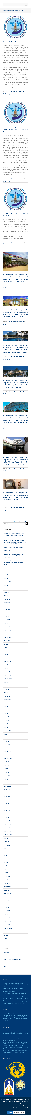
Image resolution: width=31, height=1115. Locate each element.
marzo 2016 (6, 772)
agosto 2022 (7, 640)
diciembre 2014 (7, 807)
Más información (6, 94)
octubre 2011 (7, 855)
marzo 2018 (6, 717)
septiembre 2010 (8, 893)
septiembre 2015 (8, 793)
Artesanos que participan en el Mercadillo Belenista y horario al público (15, 129)
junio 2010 (6, 897)
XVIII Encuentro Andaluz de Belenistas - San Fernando (15, 1015)
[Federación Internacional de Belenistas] (15, 1062)
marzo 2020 (6, 689)
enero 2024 (6, 595)
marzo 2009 (6, 938)
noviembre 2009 (7, 921)
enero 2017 (6, 748)
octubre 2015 (7, 789)
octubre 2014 (7, 810)
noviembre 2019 (7, 699)
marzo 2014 (6, 817)
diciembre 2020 (7, 672)
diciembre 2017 (7, 727)
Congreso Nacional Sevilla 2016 (16, 91)
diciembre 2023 (7, 599)
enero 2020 (6, 692)
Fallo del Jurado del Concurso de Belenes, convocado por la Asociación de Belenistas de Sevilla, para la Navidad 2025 (15, 542)
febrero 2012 (7, 845)
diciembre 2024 (7, 585)
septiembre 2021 (8, 661)
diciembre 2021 (7, 654)
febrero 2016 (7, 776)
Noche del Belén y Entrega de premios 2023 (13, 1017)
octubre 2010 (7, 890)
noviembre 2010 (7, 886)
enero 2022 (6, 651)
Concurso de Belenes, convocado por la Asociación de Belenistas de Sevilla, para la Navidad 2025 (14, 549)
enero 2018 (6, 724)
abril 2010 (6, 904)
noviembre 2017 (7, 730)
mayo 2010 (6, 900)
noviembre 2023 (7, 602)
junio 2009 (6, 931)
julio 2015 (6, 800)
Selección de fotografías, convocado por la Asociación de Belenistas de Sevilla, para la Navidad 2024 (14, 555)
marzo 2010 (6, 907)
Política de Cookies (19, 1112)
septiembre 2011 (8, 859)
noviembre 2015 (7, 786)
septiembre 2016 (8, 758)
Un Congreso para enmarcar (12, 41)
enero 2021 (6, 668)
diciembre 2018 (7, 706)
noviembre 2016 (7, 755)
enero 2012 (6, 848)
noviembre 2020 (7, 675)
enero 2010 (6, 914)
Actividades (6, 952)
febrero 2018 (7, 720)
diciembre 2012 (7, 828)
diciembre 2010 (7, 883)
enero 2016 (6, 779)
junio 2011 (6, 866)
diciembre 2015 (7, 782)
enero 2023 (6, 623)
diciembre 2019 (7, 696)
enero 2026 (6, 575)
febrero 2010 (7, 911)
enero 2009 (6, 942)
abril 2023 (6, 613)
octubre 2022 (7, 633)
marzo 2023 (6, 616)
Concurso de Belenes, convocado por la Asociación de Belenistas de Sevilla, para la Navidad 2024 (14, 562)
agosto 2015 (7, 796)
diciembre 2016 (7, 751)
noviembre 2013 (7, 824)
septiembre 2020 (8, 679)
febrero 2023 (7, 620)
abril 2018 (6, 713)
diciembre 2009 (7, 918)
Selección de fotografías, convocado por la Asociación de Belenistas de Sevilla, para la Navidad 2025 (14, 535)
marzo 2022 (6, 647)
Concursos (6, 956)
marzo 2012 (6, 841)
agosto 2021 (7, 665)
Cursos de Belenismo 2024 (9, 1013)
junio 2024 (6, 592)
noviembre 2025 (7, 582)
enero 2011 (6, 879)
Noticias (4, 93)
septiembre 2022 (8, 637)
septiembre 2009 (8, 928)
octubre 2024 (7, 588)
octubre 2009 (7, 925)
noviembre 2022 (7, 630)
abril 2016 (6, 769)
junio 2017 (6, 734)
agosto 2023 (7, 609)
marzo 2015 (6, 803)
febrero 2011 (7, 876)
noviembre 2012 (7, 831)
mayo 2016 (6, 765)
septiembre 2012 (8, 834)
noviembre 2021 (7, 658)
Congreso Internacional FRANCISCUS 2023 (14, 959)
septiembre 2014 (8, 814)
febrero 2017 (7, 744)
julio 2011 (6, 862)
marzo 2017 (6, 741)
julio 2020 (6, 682)
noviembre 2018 (7, 710)
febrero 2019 (7, 703)
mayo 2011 (6, 869)
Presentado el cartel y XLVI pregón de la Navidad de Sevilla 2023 (15, 1019)
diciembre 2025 (7, 578)
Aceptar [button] (10, 1112)
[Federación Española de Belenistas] (9, 1079)
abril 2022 (6, 644)
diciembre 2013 (7, 821)
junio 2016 (6, 762)
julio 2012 (6, 838)
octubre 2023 (7, 606)
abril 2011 (6, 873)
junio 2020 (6, 685)
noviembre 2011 (7, 852)
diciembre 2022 (7, 627)
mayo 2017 (6, 737)
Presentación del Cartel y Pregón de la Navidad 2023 (15, 1022)
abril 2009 (6, 935)
